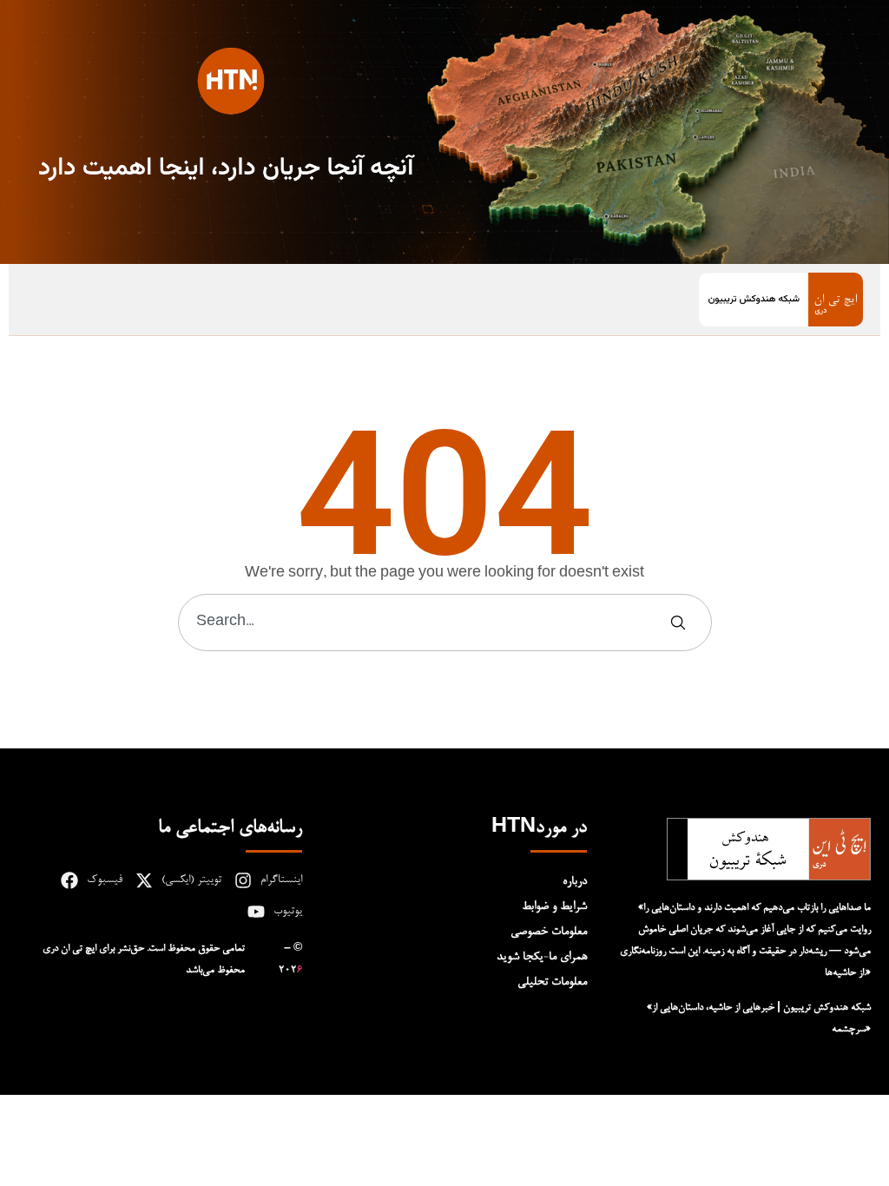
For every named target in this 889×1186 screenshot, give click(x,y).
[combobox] (424, 622)
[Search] (681, 622)
